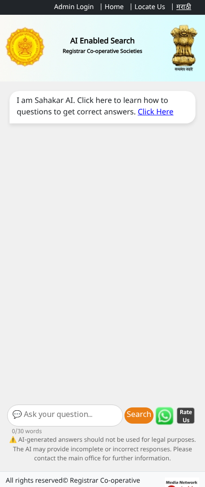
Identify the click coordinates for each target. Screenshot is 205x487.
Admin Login (73, 7)
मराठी (183, 7)
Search (139, 415)
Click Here (156, 113)
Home (114, 7)
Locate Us (149, 7)
